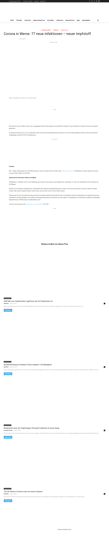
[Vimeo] (97, 1)
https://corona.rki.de (68, 171)
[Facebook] (90, 1)
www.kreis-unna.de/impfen (34, 204)
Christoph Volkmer (8, 430)
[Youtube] (99, 1)
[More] (37, 102)
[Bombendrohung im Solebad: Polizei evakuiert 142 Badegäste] (54, 337)
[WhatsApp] (33, 102)
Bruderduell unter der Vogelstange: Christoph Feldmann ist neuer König (31, 428)
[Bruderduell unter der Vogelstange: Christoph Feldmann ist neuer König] (54, 400)
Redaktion (23, 38)
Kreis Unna (64, 30)
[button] (98, 20)
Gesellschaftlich (46, 30)
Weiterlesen (8, 310)
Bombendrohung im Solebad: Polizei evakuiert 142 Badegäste (28, 365)
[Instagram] (92, 1)
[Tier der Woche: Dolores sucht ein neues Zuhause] (54, 464)
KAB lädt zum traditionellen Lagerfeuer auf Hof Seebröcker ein (28, 301)
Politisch (56, 30)
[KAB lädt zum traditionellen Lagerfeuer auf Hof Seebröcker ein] (54, 273)
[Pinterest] (29, 102)
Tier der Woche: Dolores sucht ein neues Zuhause (23, 492)
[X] (94, 1)
